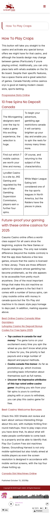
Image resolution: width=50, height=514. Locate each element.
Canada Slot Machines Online (19, 473)
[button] (45, 6)
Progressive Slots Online (16, 95)
